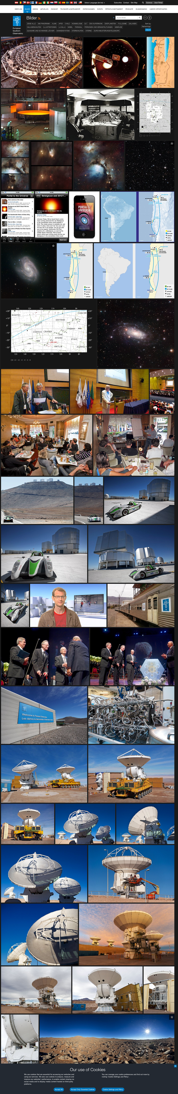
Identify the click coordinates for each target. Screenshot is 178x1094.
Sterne (89, 31)
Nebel (70, 27)
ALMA (54, 24)
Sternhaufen (77, 31)
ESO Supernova (96, 24)
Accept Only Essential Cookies (82, 1089)
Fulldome (122, 24)
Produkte (129, 9)
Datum (148, 30)
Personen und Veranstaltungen (98, 27)
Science (149, 3)
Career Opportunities (158, 9)
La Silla (62, 27)
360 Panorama (44, 24)
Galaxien (132, 24)
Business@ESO (141, 9)
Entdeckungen (89, 9)
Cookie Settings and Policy (113, 1089)
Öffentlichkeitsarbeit (114, 9)
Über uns (18, 9)
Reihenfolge (146, 26)
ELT (86, 24)
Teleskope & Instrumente (70, 9)
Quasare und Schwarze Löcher (40, 31)
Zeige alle (31, 24)
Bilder (27, 9)
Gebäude (118, 27)
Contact (126, 3)
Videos (35, 9)
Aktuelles (44, 9)
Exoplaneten (110, 24)
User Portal (158, 3)
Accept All (59, 1089)
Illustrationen (49, 27)
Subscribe (118, 3)
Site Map (134, 3)
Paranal (78, 27)
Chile (67, 24)
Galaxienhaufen (34, 27)
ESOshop (54, 9)
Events (100, 9)
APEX (61, 24)
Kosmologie (77, 24)
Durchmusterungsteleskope (106, 31)
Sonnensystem (63, 31)
